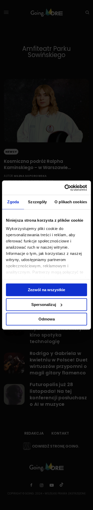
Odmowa (46, 319)
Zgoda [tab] (13, 202)
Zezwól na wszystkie (46, 290)
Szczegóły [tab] (37, 202)
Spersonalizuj (43, 304)
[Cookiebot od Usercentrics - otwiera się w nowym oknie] (65, 187)
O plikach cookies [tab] (71, 202)
